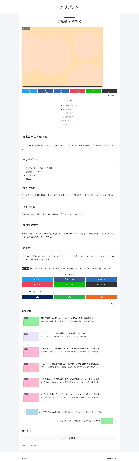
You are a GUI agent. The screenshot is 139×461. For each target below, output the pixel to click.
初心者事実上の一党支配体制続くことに (44, 268)
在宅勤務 (83, 268)
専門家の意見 (68, 121)
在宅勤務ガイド (106, 268)
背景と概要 (69, 113)
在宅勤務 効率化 (93, 268)
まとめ (65, 124)
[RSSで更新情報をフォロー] (101, 297)
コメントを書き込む (69, 438)
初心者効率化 (61, 268)
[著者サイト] (37, 297)
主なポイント (68, 109)
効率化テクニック (73, 268)
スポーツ (26, 268)
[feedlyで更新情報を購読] (69, 297)
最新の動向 (69, 117)
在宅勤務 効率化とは (70, 105)
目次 (66, 100)
